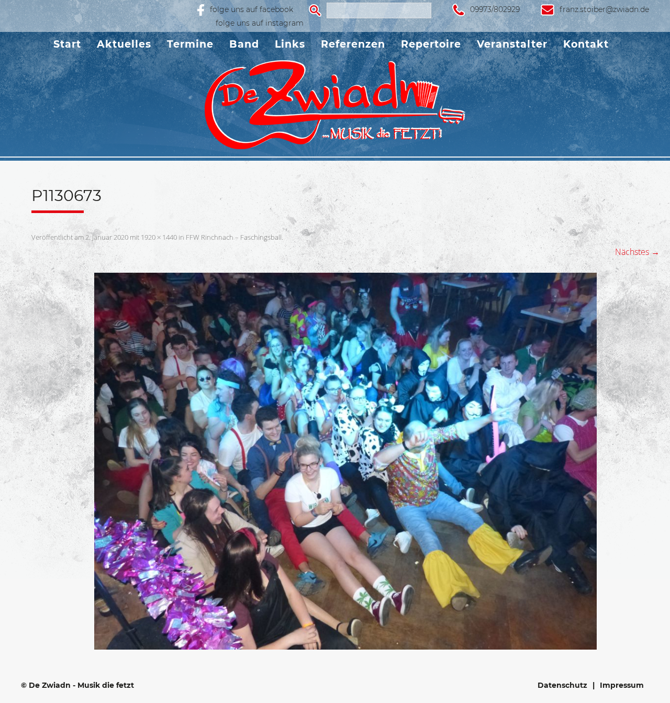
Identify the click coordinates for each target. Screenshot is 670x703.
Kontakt (586, 44)
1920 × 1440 (159, 237)
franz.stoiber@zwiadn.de (604, 9)
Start (67, 44)
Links (290, 44)
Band (244, 44)
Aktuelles (124, 44)
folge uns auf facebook (251, 9)
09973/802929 (495, 9)
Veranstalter (512, 44)
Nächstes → (637, 252)
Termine (190, 44)
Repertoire (431, 44)
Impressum (622, 685)
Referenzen (353, 44)
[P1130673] (345, 461)
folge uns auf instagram (260, 23)
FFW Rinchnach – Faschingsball (234, 237)
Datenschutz (562, 685)
